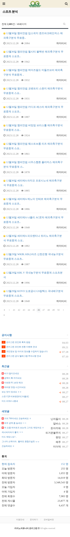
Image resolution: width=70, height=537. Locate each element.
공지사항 (7, 335)
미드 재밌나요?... (9, 437)
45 (34, 310)
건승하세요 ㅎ (8, 446)
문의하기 (34, 519)
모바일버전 (49, 519)
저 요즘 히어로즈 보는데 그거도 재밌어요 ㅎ (24, 427)
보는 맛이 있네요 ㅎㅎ (12, 392)
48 (48, 310)
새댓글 (5, 411)
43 (24, 310)
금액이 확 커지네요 (13, 378)
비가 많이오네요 (11, 373)
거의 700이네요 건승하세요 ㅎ (17, 418)
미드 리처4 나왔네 (10, 401)
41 (14, 310)
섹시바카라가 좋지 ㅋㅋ (12, 432)
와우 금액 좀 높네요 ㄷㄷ (15, 423)
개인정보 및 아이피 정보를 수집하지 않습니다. (25, 351)
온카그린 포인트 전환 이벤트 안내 (20, 347)
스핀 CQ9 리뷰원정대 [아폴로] (15, 396)
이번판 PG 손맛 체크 (13, 382)
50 (58, 310)
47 (43, 310)
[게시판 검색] (64, 24)
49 (53, 310)
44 (29, 310)
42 (19, 310)
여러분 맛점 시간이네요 (15, 387)
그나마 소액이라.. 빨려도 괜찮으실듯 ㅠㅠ (20, 441)
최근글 (5, 366)
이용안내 (20, 519)
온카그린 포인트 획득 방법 (16, 342)
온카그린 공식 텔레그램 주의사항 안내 (22, 356)
